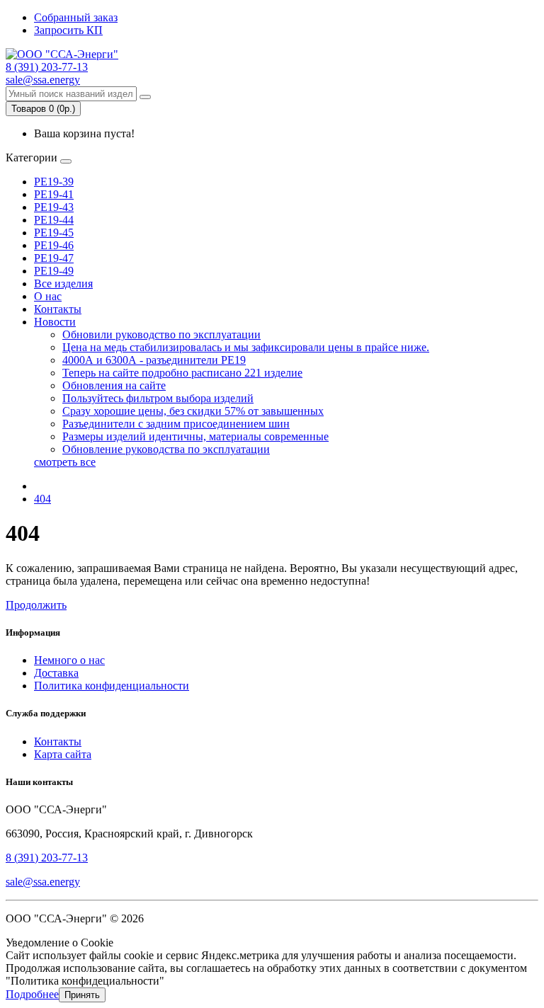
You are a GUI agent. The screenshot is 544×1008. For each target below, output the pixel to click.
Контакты (57, 309)
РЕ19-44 (54, 220)
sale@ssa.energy (43, 882)
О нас (48, 296)
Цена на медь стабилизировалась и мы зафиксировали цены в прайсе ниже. (245, 347)
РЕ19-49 (54, 271)
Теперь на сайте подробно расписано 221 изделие (182, 373)
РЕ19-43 (54, 207)
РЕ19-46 (54, 245)
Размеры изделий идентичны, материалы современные (195, 436)
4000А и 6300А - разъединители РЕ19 (154, 360)
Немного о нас (69, 660)
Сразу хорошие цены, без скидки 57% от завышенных (193, 411)
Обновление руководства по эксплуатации (166, 449)
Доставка (56, 673)
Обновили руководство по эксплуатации (161, 334)
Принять (82, 995)
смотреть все (65, 462)
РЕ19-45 (54, 233)
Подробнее (32, 994)
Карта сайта (62, 754)
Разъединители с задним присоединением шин (176, 424)
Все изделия (63, 283)
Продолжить (36, 605)
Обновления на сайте (114, 385)
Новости (55, 322)
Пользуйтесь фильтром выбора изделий (158, 398)
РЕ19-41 (54, 194)
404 (42, 499)
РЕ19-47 (54, 258)
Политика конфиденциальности (111, 686)
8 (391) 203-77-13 (47, 858)
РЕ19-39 (54, 182)
